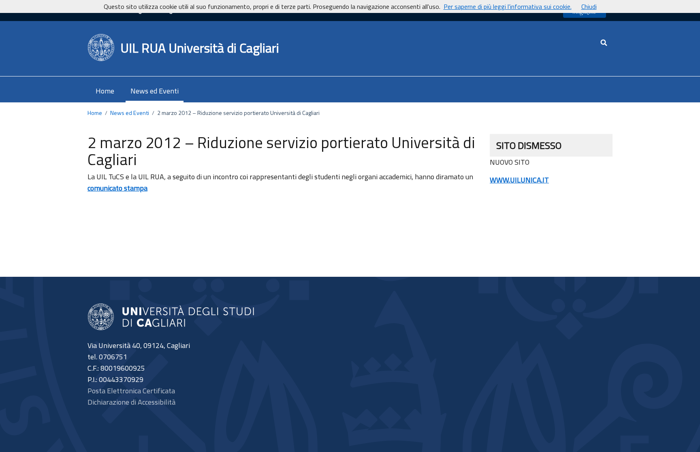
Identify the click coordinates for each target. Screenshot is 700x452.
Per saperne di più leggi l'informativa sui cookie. (508, 6)
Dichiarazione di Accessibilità (131, 402)
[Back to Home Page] (101, 48)
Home (105, 90)
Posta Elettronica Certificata (131, 390)
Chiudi (589, 6)
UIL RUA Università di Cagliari (199, 47)
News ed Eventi (154, 90)
